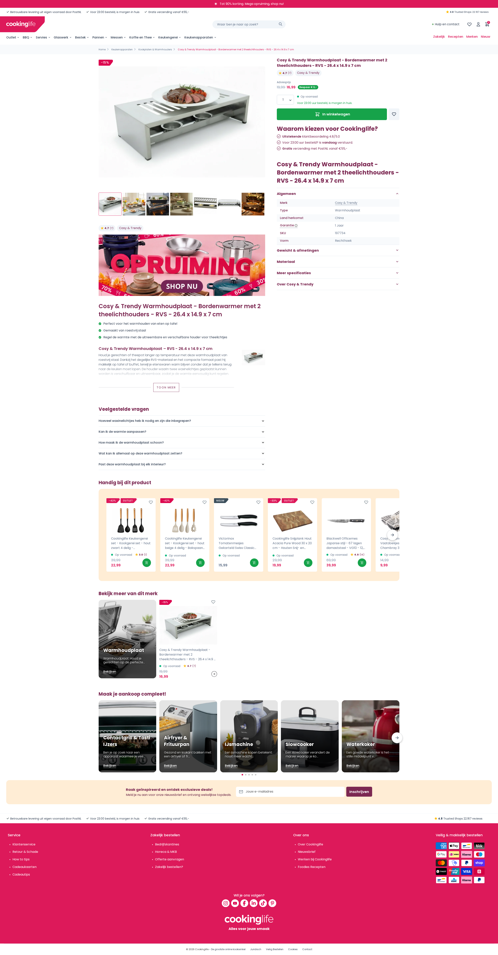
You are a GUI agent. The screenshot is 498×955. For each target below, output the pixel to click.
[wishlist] (469, 24)
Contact (307, 949)
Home (102, 49)
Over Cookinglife (310, 844)
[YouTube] (235, 903)
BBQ (26, 37)
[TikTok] (263, 903)
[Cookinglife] (20, 24)
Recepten (455, 36)
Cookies (293, 949)
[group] (182, 121)
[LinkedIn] (254, 903)
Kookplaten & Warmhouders (155, 49)
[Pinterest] (272, 903)
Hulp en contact (447, 24)
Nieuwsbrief (307, 851)
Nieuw (485, 36)
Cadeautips (21, 874)
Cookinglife (202, 949)
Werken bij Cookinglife (315, 859)
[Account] (478, 24)
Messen (117, 37)
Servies (41, 37)
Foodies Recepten (311, 867)
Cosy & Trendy (130, 228)
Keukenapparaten (198, 37)
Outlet (11, 37)
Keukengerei (168, 37)
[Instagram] (226, 903)
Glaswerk (61, 37)
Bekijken (109, 671)
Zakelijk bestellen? (169, 867)
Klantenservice (23, 844)
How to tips (21, 859)
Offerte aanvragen (169, 859)
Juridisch (255, 949)
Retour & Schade (25, 851)
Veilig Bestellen (274, 949)
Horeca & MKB (166, 851)
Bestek (80, 37)
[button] (392, 534)
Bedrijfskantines (167, 844)
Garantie (287, 225)
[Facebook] (244, 903)
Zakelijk (439, 36)
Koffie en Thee (140, 37)
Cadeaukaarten (24, 867)
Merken (472, 36)
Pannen (98, 37)
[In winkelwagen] (146, 562)
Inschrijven (359, 791)
